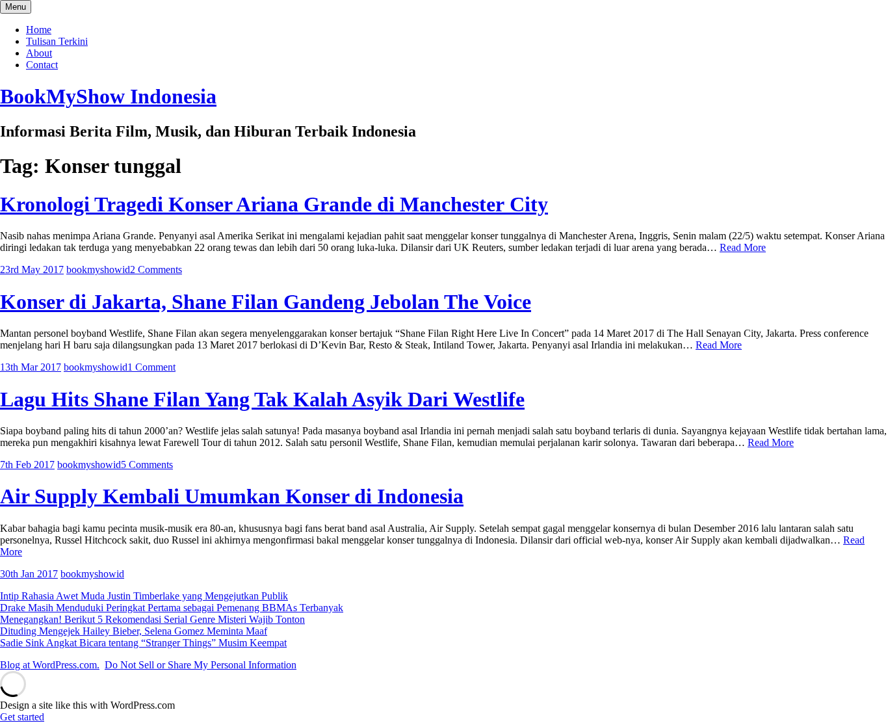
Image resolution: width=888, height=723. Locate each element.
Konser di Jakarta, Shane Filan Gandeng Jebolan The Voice (265, 301)
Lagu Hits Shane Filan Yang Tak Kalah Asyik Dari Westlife (262, 399)
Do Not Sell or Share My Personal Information (200, 664)
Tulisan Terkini (57, 41)
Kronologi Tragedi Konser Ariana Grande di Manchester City (274, 204)
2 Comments (156, 269)
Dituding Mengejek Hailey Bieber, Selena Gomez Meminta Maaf (133, 631)
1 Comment (151, 367)
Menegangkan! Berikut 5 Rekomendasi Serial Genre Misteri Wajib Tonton (152, 619)
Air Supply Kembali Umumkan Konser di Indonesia (232, 496)
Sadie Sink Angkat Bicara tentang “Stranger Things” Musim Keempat (143, 642)
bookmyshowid (98, 269)
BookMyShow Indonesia (108, 96)
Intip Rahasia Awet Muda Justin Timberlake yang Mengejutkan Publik (144, 595)
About (39, 53)
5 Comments (147, 464)
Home (38, 29)
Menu (15, 7)
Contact (42, 64)
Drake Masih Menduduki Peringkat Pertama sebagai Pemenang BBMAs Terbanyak (171, 607)
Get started (22, 716)
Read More (743, 247)
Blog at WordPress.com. (49, 664)
